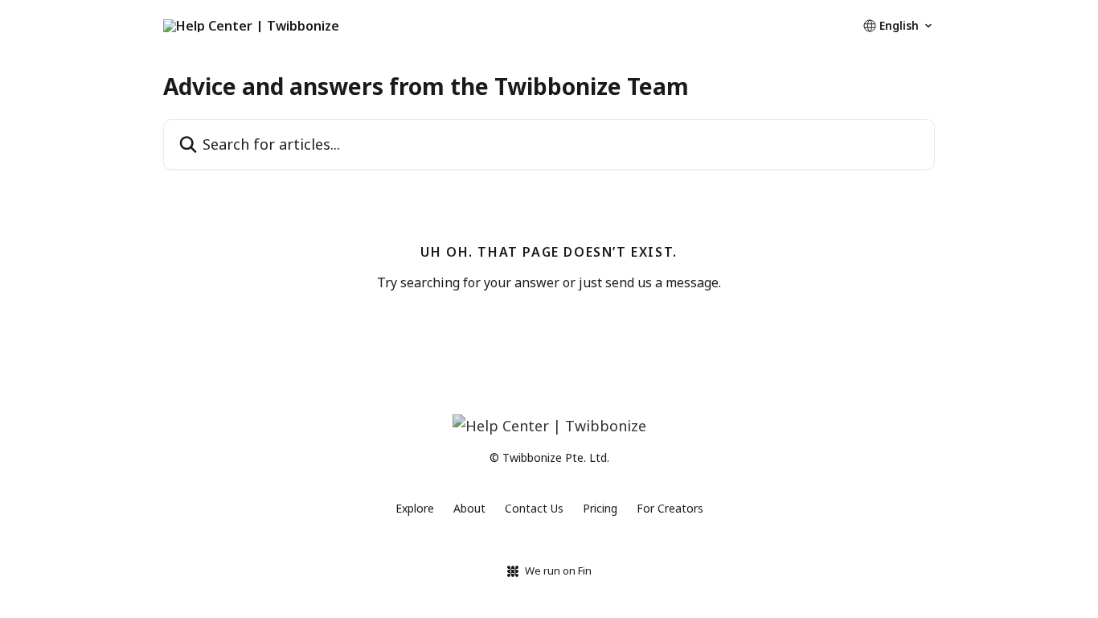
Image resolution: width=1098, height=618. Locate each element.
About (469, 508)
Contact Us (534, 508)
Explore (414, 508)
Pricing (600, 508)
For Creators (670, 508)
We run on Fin (558, 570)
